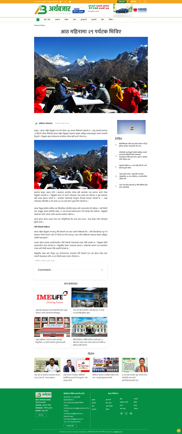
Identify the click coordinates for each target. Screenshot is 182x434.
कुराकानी (84, 19)
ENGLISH (122, 1)
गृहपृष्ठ (93, 399)
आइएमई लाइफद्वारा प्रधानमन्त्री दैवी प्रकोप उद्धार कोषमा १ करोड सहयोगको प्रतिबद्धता (52, 312)
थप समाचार (71, 283)
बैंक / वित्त (47, 19)
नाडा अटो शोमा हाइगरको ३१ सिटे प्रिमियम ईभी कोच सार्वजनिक (133, 186)
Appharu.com (118, 432)
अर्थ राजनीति (109, 406)
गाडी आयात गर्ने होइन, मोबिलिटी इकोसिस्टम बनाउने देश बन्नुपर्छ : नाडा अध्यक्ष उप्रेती (75, 377)
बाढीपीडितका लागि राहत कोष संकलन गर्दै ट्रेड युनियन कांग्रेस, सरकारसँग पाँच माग (133, 145)
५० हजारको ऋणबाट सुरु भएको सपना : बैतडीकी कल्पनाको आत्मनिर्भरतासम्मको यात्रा (134, 377)
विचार (135, 405)
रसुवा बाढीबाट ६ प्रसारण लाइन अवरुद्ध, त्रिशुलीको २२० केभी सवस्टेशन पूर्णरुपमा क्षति (50, 341)
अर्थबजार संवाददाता (45, 123)
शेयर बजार (123, 408)
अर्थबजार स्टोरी (124, 402)
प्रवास (121, 405)
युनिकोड (133, 1)
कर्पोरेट (136, 399)
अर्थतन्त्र (57, 19)
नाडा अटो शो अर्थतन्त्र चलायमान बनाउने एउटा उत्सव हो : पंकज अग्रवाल (47, 376)
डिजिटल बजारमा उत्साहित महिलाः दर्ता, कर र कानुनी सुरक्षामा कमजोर (105, 376)
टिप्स (93, 406)
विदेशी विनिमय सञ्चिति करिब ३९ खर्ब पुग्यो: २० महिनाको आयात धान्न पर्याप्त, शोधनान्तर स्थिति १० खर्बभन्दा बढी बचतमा (89, 342)
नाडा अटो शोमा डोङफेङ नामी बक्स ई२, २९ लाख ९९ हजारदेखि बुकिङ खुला (88, 312)
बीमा (102, 19)
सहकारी (93, 19)
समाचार (94, 403)
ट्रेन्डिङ (118, 138)
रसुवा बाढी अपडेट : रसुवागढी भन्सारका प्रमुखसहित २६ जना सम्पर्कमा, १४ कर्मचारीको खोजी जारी (133, 176)
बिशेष (66, 19)
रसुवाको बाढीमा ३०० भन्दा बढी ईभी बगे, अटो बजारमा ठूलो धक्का (133, 166)
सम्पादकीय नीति (70, 426)
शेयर (74, 19)
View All (41, 415)
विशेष (91, 354)
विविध (111, 19)
